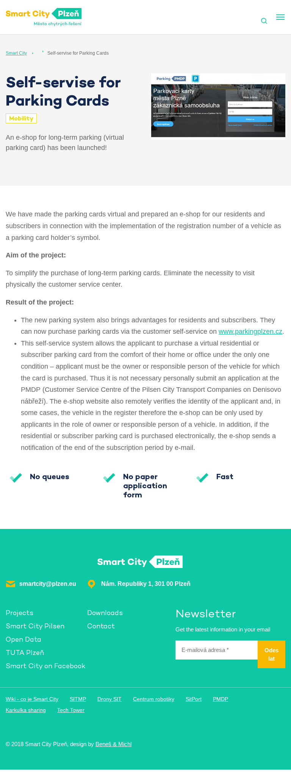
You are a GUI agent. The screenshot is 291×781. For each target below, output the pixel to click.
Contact (101, 626)
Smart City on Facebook (45, 665)
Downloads (105, 612)
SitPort (194, 699)
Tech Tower (70, 710)
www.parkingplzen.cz (250, 331)
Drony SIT (109, 699)
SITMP (78, 699)
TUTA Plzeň (25, 652)
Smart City (16, 53)
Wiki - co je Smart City (32, 699)
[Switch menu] (280, 17)
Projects (19, 612)
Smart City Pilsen (35, 626)
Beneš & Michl (113, 744)
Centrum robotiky (153, 699)
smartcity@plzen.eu (47, 584)
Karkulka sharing (26, 710)
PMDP (220, 699)
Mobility (21, 118)
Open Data (23, 639)
